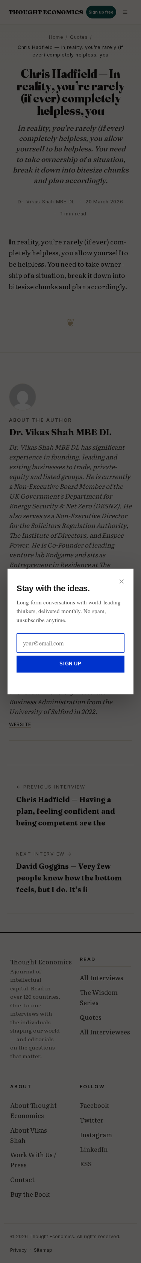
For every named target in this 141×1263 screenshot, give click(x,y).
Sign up (70, 664)
